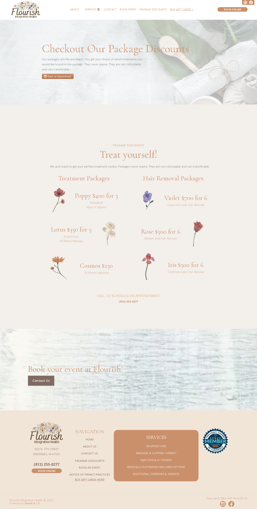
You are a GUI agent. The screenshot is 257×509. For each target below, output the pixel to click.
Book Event (128, 9)
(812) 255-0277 (46, 464)
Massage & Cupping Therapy (156, 453)
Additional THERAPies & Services (156, 474)
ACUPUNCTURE (156, 446)
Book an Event (89, 467)
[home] (25, 9)
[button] (91, 9)
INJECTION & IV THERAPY (156, 460)
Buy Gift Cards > (181, 9)
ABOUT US (90, 446)
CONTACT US (89, 453)
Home (90, 439)
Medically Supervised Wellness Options (156, 467)
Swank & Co (32, 503)
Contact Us (41, 381)
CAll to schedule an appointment (128, 298)
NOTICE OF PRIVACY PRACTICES (89, 474)
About (74, 9)
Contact (110, 9)
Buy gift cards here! (89, 479)
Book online (232, 9)
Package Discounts (153, 9)
